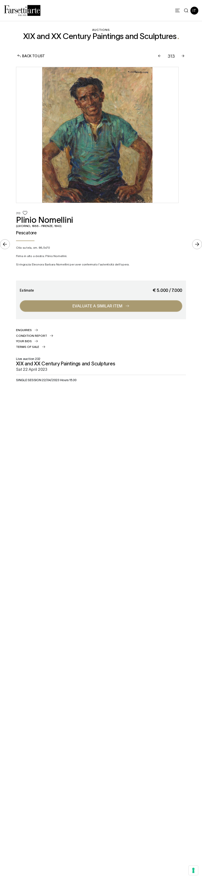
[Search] (186, 10)
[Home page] (22, 10)
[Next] (183, 55)
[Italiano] (194, 11)
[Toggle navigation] (177, 10)
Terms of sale (27, 347)
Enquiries (24, 330)
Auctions (101, 30)
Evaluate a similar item (97, 305)
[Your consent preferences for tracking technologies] (193, 870)
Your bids (24, 341)
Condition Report (31, 335)
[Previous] (159, 55)
